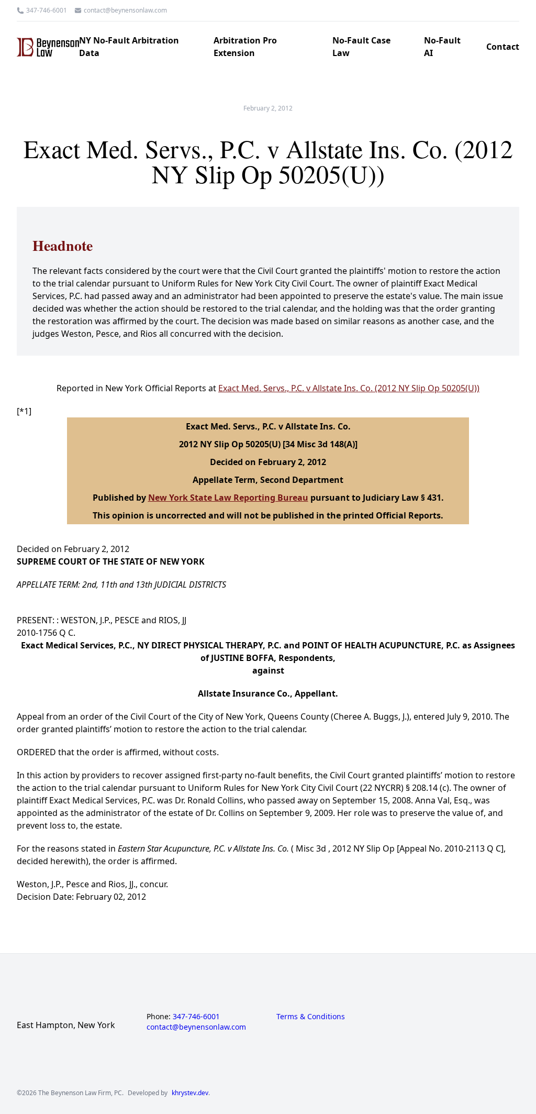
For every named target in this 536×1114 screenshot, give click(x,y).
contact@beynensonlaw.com (125, 10)
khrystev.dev (190, 1093)
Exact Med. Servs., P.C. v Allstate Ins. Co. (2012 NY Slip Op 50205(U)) (348, 388)
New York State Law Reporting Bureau (228, 497)
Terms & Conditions (310, 1016)
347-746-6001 (46, 10)
